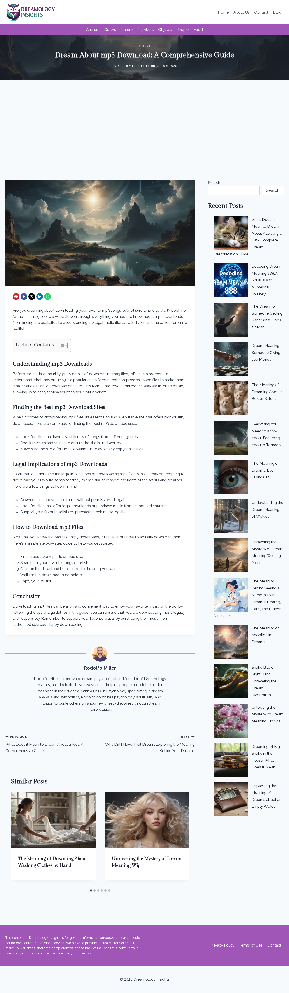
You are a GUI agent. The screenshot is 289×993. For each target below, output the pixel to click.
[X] (31, 296)
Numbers (146, 29)
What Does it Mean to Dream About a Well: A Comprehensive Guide (44, 744)
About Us (241, 12)
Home (223, 12)
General (144, 46)
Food (198, 29)
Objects (165, 29)
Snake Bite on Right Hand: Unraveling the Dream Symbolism (264, 681)
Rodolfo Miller (127, 65)
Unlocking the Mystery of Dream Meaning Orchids (268, 714)
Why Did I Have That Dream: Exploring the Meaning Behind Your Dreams (150, 744)
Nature (127, 29)
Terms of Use (251, 945)
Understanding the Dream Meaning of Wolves (267, 509)
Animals (93, 29)
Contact (261, 12)
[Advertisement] (144, 130)
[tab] (91, 890)
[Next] (181, 839)
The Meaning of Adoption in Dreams (265, 635)
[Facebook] (24, 296)
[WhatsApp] (47, 296)
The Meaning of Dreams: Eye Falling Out (265, 470)
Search (214, 182)
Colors (110, 29)
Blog (277, 12)
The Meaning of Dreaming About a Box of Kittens (267, 392)
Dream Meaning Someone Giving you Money (266, 352)
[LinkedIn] (39, 296)
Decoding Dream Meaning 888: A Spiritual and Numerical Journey (266, 280)
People (182, 29)
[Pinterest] (16, 296)
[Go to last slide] (19, 839)
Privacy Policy (222, 945)
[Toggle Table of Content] (61, 345)
